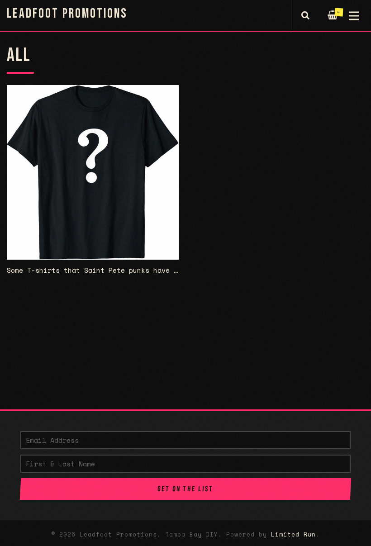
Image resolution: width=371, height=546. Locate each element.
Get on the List (185, 489)
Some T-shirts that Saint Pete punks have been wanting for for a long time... (161, 270)
